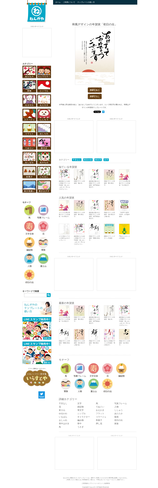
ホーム (58, 2)
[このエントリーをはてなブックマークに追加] (103, 112)
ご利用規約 (84, 479)
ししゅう (118, 410)
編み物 (80, 420)
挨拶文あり (95, 90)
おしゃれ (63, 420)
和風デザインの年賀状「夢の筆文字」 (79, 214)
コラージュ (101, 417)
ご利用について (69, 2)
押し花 (99, 423)
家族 (116, 423)
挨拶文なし (95, 96)
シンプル (81, 413)
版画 (116, 417)
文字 (106, 160)
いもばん (63, 417)
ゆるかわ (63, 413)
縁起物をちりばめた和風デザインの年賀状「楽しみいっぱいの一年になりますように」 (79, 240)
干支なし (77, 160)
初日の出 (88, 160)
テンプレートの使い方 (86, 2)
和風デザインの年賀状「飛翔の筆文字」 (94, 238)
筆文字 (98, 160)
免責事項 (107, 483)
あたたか (118, 413)
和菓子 (99, 420)
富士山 (62, 410)
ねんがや (93, 487)
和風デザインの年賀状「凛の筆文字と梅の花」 (109, 214)
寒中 (79, 423)
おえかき (100, 410)
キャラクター (83, 417)
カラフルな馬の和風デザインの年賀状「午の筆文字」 (64, 214)
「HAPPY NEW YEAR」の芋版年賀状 (124, 214)
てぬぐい (100, 407)
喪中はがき (64, 423)
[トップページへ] (37, 22)
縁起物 (80, 407)
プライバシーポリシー (96, 483)
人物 (116, 407)
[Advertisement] (37, 42)
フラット (100, 413)
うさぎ (80, 427)
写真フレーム (120, 403)
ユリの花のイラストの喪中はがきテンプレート (64, 238)
